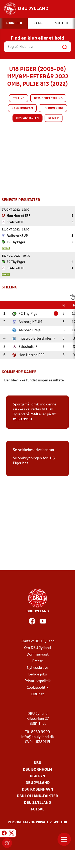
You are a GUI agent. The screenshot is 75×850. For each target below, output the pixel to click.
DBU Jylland (38, 783)
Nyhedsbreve (37, 668)
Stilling (18, 98)
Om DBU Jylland (37, 648)
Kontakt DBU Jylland (38, 641)
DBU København (37, 789)
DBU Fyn (37, 776)
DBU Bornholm (37, 770)
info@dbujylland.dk (37, 737)
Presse (37, 661)
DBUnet (37, 694)
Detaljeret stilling (48, 98)
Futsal (37, 809)
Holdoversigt (52, 108)
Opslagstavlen (27, 118)
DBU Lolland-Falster (37, 796)
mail (34, 414)
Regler (53, 118)
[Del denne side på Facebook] (4, 834)
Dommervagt (38, 654)
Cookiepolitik (37, 688)
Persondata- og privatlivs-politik (37, 822)
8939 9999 (22, 419)
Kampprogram (22, 108)
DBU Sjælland (37, 803)
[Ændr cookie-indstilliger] (7, 843)
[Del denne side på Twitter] (11, 834)
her (51, 450)
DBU (37, 763)
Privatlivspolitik (38, 681)
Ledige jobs (37, 674)
